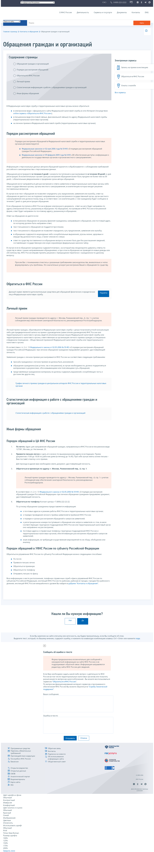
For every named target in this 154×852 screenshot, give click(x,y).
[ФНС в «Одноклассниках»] (141, 2)
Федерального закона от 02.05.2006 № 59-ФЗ (49, 347)
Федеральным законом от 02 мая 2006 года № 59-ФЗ (45, 148)
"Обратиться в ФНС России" (64, 681)
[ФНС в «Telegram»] (145, 2)
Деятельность (83, 12)
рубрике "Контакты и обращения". (84, 583)
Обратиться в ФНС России (28, 75)
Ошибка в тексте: (50, 715)
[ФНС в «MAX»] (149, 2)
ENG (147, 12)
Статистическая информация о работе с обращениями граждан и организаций (51, 87)
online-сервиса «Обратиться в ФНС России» (32, 113)
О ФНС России (65, 12)
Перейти (103, 293)
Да (83, 620)
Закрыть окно (9, 851)
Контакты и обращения (29, 31)
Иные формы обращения (28, 93)
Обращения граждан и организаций (33, 64)
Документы (122, 12)
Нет (70, 620)
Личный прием (23, 81)
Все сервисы (120, 92)
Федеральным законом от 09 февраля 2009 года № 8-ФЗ (46, 155)
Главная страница (10, 31)
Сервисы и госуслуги (103, 12)
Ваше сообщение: (51, 694)
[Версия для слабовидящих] (104, 2)
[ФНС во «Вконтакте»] (137, 2)
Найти (142, 23)
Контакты (136, 12)
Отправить (70, 738)
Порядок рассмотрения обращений (32, 69)
